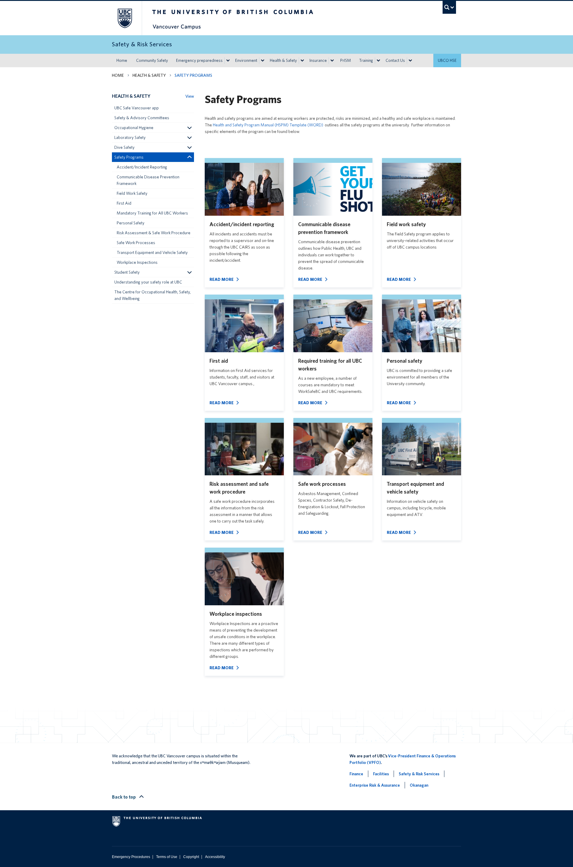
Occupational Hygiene (133, 127)
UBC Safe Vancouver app (136, 107)
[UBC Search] (449, 7)
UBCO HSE (447, 60)
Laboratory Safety (130, 137)
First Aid (124, 203)
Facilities (381, 773)
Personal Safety (130, 222)
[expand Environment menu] (262, 60)
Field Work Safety (132, 193)
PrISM (345, 60)
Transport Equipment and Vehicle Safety (152, 252)
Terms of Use (166, 857)
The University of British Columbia (124, 18)
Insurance (318, 60)
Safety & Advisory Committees (141, 117)
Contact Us (395, 60)
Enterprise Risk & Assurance (374, 785)
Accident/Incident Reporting (142, 167)
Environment (246, 60)
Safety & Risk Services (419, 773)
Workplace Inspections (137, 262)
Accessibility (215, 857)
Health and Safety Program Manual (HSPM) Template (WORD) (268, 124)
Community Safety (152, 60)
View (189, 96)
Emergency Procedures (131, 857)
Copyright (191, 857)
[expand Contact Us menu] (410, 60)
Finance (356, 773)
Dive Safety (124, 147)
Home (121, 60)
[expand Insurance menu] (332, 60)
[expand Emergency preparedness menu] (228, 60)
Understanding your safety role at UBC (148, 282)
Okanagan (419, 785)
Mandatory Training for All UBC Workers (152, 213)
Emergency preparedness (199, 60)
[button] (189, 127)
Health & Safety (283, 60)
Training (366, 60)
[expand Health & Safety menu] (302, 60)
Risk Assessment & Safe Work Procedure (153, 232)
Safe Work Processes (136, 242)
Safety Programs (129, 157)
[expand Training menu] (378, 60)
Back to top (124, 797)
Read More (222, 279)
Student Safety (127, 272)
